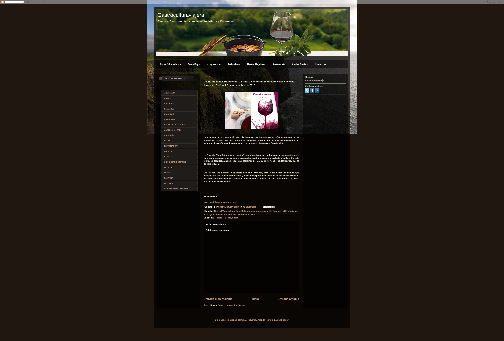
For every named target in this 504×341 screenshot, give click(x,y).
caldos (231, 211)
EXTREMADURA (171, 146)
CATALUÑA (169, 135)
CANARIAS (169, 114)
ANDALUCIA (169, 93)
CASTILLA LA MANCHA (174, 125)
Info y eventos (214, 64)
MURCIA (168, 173)
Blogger (284, 320)
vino (253, 214)
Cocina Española (300, 64)
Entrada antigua (288, 299)
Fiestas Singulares (256, 64)
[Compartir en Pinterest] (274, 207)
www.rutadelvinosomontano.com (220, 202)
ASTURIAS (169, 103)
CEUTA (167, 141)
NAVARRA (168, 178)
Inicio (255, 299)
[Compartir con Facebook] (271, 207)
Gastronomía (278, 64)
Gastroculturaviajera (181, 15)
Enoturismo (320, 64)
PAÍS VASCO (169, 183)
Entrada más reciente (218, 299)
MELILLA (168, 167)
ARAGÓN (168, 98)
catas (265, 211)
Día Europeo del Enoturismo (283, 211)
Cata (238, 211)
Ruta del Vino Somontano (237, 214)
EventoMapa (194, 64)
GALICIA (168, 151)
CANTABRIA (169, 119)
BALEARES (169, 109)
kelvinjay (252, 320)
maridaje (208, 214)
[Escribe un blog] (266, 207)
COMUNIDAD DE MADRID (175, 162)
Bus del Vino (220, 211)
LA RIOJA (168, 157)
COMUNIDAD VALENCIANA (176, 189)
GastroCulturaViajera (170, 64)
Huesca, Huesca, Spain (226, 218)
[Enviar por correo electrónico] (264, 207)
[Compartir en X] (269, 207)
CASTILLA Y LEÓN (172, 130)
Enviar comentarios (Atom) (231, 305)
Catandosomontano (251, 211)
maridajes (218, 214)
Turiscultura (234, 64)
